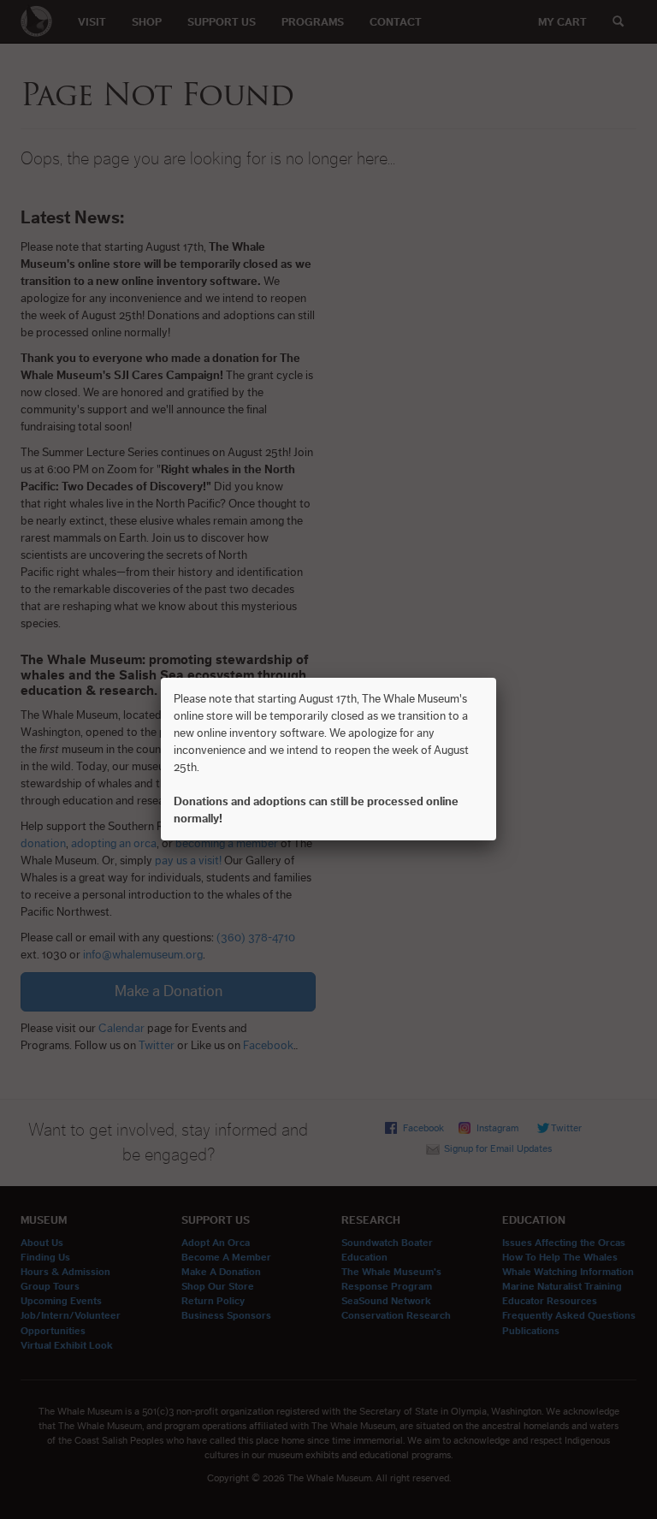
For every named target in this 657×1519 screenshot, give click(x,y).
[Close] (496, 677)
